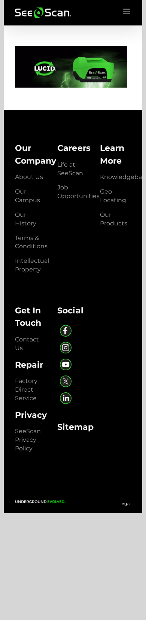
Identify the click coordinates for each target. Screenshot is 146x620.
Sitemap (75, 427)
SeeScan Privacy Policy (28, 440)
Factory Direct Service (26, 389)
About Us (29, 176)
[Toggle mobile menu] (127, 11)
